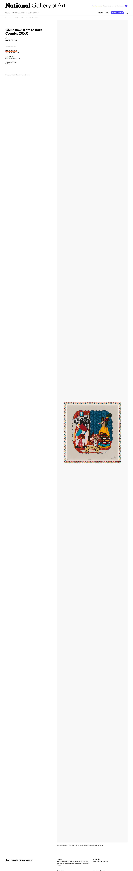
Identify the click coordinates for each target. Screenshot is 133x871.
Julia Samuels (9, 56)
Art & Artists (32, 13)
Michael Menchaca (11, 51)
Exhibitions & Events (18, 13)
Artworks (12, 18)
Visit (6, 13)
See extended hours (108, 6)
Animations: (119, 6)
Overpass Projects (10, 62)
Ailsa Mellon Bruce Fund (100, 861)
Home (7, 18)
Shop (107, 13)
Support (100, 13)
